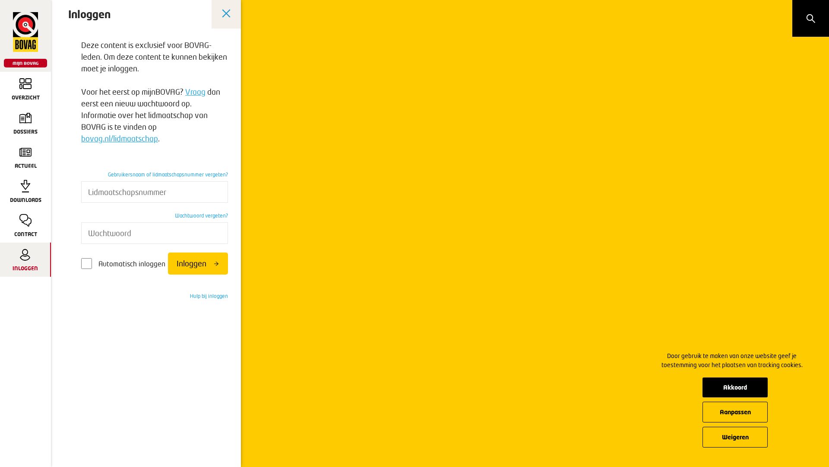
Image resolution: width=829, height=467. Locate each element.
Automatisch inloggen (131, 263)
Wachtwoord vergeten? (201, 215)
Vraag (195, 91)
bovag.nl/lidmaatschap (119, 138)
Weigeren (735, 437)
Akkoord (735, 387)
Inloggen (191, 263)
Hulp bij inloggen (209, 296)
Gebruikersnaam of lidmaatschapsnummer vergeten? (168, 174)
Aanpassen (735, 412)
